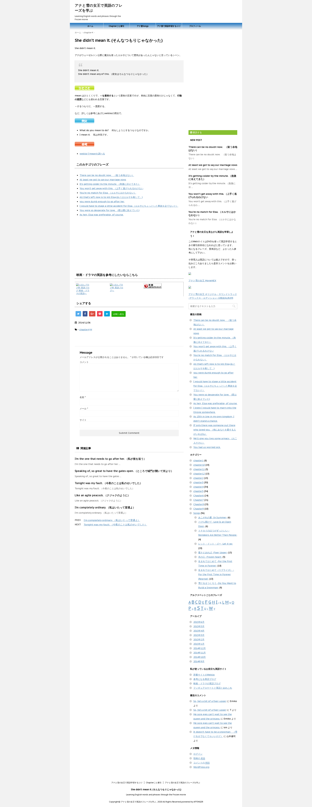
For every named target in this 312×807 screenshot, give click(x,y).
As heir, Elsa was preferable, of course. (102, 214)
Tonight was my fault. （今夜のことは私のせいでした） (108, 483)
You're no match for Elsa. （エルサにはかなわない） (108, 192)
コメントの (201, 762)
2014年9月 (198, 661)
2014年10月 (199, 657)
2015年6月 (198, 622)
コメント (84, 362)
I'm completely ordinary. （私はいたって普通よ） (105, 507)
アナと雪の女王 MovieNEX (202, 280)
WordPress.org (201, 767)
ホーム (90, 26)
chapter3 (198, 482)
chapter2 (198, 478)
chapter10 (199, 464)
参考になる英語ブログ (204, 679)
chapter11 (199, 469)
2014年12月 (199, 648)
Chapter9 (198, 508)
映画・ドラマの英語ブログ (207, 683)
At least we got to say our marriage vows (103, 179)
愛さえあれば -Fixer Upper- (212, 552)
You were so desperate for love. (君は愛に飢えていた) (109, 210)
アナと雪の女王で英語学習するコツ (127, 782)
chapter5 (198, 491)
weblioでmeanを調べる (92, 153)
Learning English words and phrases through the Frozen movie (156, 794)
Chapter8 (198, 504)
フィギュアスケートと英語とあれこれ (212, 687)
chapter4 (84, 329)
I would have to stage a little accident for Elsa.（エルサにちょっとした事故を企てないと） (129, 205)
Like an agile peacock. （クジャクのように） (102, 495)
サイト (83, 420)
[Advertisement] (102, 244)
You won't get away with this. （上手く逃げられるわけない (111, 188)
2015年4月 (198, 630)
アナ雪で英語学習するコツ (169, 26)
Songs (196, 513)
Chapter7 (198, 500)
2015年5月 (198, 626)
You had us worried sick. (207, 447)
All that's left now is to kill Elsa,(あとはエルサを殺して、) (111, 197)
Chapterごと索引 (116, 26)
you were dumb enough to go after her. (102, 201)
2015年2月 (198, 639)
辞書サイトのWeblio (204, 674)
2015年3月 (198, 635)
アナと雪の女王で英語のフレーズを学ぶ (182, 782)
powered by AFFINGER (192, 802)
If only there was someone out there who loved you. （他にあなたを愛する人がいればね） (214, 430)
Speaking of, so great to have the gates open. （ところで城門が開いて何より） (124, 471)
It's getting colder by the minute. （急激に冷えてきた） (110, 184)
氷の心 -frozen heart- (210, 556)
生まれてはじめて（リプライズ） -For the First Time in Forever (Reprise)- (216, 574)
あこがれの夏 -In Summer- (212, 517)
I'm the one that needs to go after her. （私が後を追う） (110, 458)
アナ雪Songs (143, 26)
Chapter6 (198, 495)
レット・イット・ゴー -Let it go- (215, 543)
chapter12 (199, 473)
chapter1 (198, 460)
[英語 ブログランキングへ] (163, 285)
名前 (83, 397)
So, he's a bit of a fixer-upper (209, 701)
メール (84, 408)
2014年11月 (199, 652)
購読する (197, 132)
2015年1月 (198, 643)
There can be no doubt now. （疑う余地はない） (107, 175)
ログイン (197, 753)
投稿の (199, 758)
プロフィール (195, 26)
